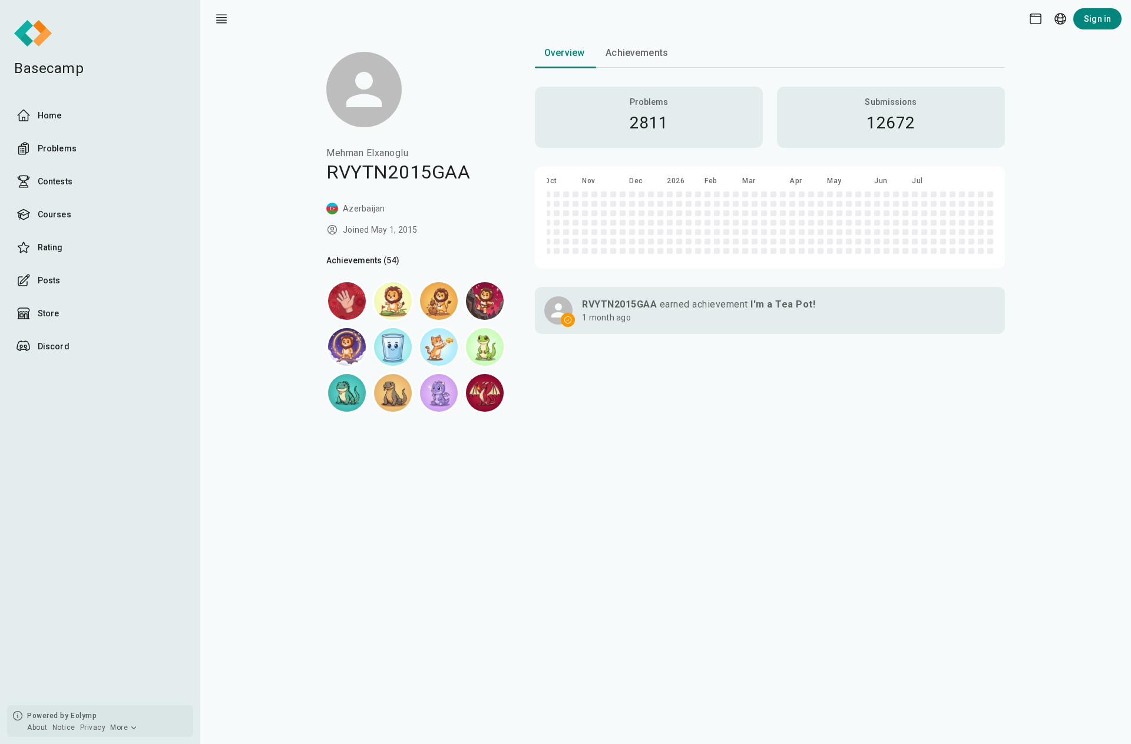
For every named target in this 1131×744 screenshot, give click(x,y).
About (37, 727)
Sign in (1097, 19)
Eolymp (84, 716)
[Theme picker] (1035, 19)
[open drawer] (221, 19)
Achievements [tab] (637, 52)
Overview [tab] (564, 52)
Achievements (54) (362, 260)
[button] (770, 310)
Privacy (93, 727)
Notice (63, 727)
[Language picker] (1060, 19)
